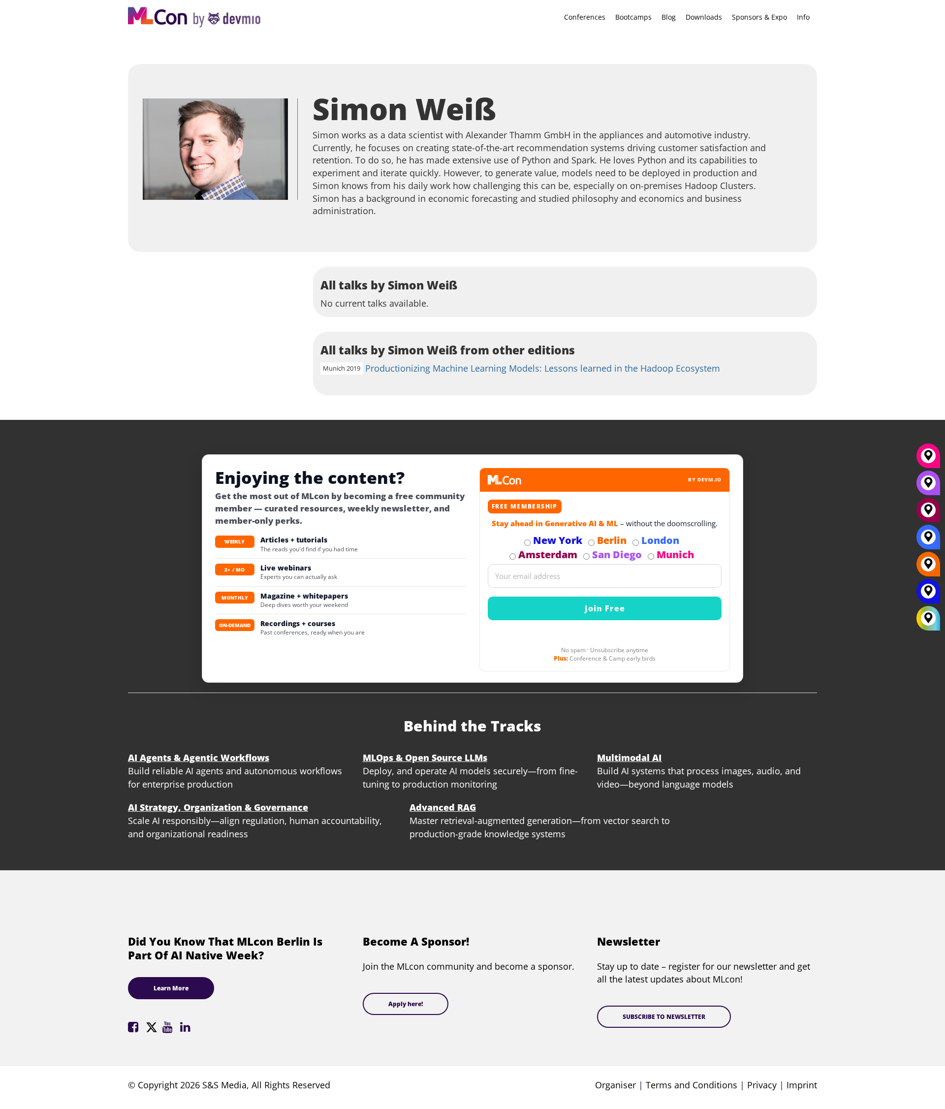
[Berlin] (928, 567)
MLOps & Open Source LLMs (425, 757)
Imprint (802, 1085)
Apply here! (405, 1004)
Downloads (704, 17)
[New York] (928, 595)
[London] (928, 540)
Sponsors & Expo (759, 17)
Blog (669, 17)
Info (803, 17)
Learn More (171, 988)
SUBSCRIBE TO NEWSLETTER (664, 1017)
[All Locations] (928, 618)
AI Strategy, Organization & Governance (218, 807)
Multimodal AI (629, 757)
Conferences (584, 17)
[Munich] (928, 459)
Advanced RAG (443, 807)
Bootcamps (633, 17)
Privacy (762, 1085)
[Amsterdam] (928, 513)
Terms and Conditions (691, 1085)
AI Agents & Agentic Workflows (198, 757)
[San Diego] (928, 486)
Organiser (615, 1085)
